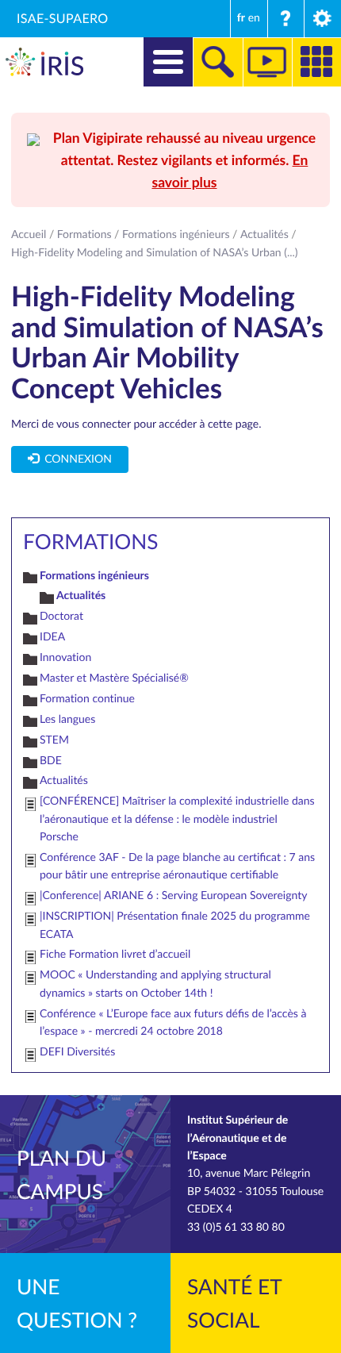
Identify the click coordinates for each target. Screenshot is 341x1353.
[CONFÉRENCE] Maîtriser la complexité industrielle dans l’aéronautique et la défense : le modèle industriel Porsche (177, 819)
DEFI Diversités (77, 1051)
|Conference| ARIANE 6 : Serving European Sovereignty (173, 895)
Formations (84, 234)
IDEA (52, 636)
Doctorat (61, 616)
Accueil (28, 234)
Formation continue (87, 698)
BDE (51, 760)
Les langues (67, 719)
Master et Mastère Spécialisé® (114, 678)
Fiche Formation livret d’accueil (115, 954)
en (254, 17)
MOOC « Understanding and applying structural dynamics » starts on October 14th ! (155, 983)
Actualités (264, 234)
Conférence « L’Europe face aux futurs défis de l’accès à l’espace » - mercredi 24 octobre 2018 (173, 1022)
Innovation (65, 657)
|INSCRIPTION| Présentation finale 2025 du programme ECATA (175, 925)
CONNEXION (75, 459)
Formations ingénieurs (176, 234)
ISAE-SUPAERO (63, 18)
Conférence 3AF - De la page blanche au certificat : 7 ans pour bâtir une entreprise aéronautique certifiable (177, 866)
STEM (54, 740)
